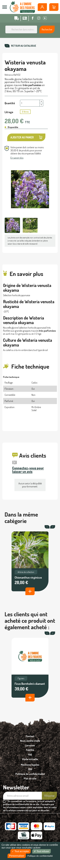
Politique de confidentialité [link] (40, 856)
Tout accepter (21, 851)
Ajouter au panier (22, 137)
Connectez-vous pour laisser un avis (28, 470)
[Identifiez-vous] (42, 7)
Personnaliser (16, 855)
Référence (9, 75)
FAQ (30, 754)
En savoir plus (16, 157)
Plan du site (30, 778)
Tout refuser (42, 851)
